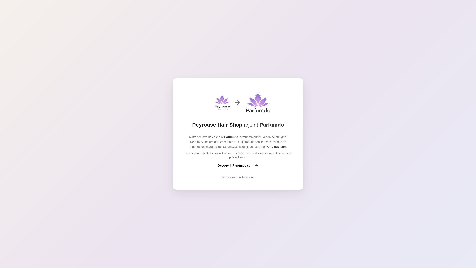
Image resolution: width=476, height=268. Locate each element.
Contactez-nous (246, 177)
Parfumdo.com (276, 146)
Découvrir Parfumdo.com (235, 165)
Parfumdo (272, 125)
